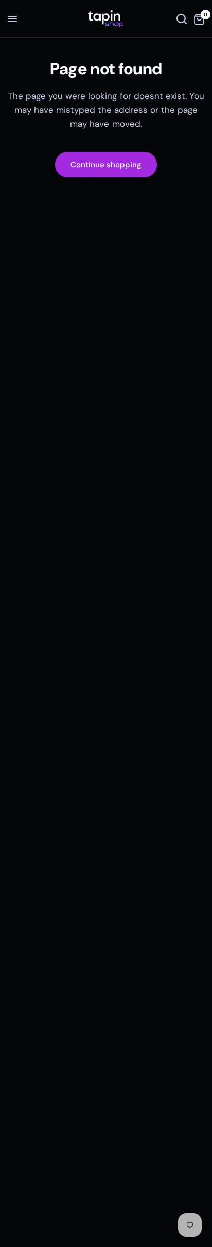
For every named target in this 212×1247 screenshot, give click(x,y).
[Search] (181, 19)
